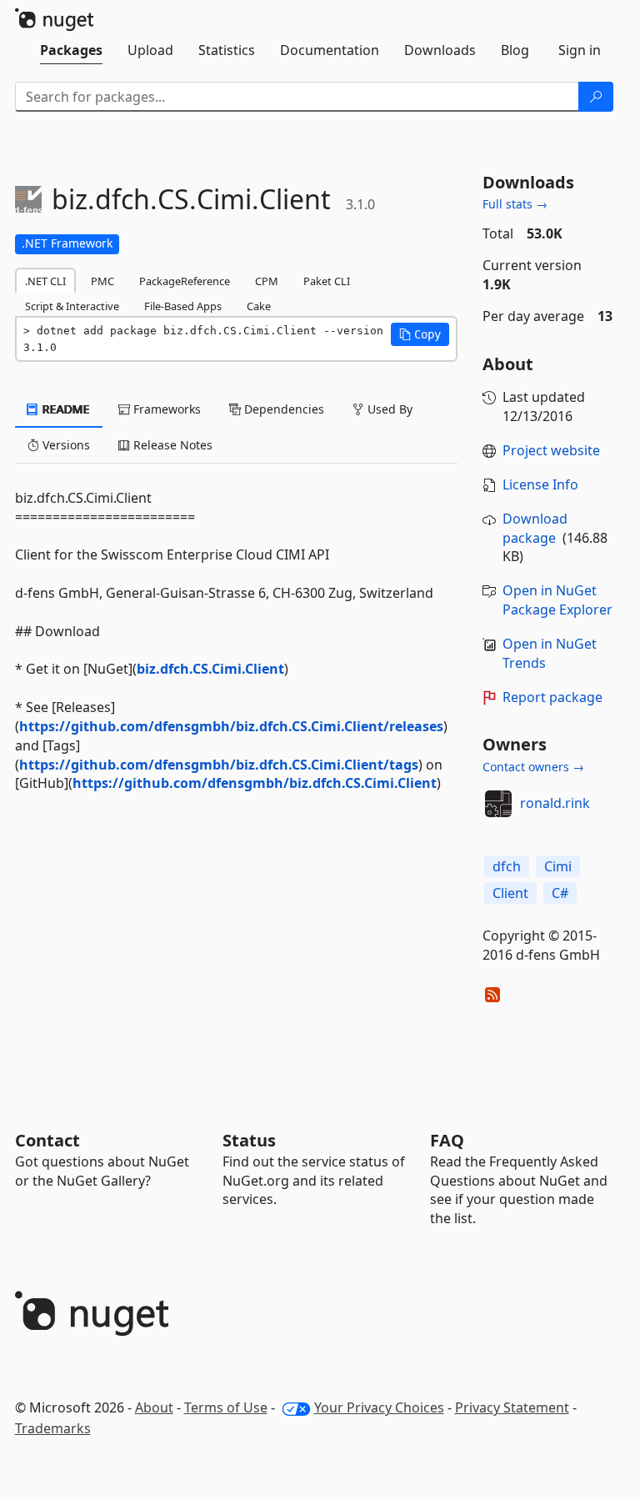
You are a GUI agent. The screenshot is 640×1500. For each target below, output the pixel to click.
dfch (506, 866)
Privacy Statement (512, 1407)
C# (560, 893)
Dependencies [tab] (282, 409)
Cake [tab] (259, 306)
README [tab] (64, 409)
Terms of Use (226, 1407)
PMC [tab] (102, 280)
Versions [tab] (64, 445)
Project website (551, 450)
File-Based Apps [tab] (183, 306)
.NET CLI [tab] (45, 280)
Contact (47, 1140)
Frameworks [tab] (165, 409)
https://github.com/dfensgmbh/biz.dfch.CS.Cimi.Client (254, 783)
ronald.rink (555, 803)
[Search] (595, 97)
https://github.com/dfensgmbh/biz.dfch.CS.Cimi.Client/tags (218, 764)
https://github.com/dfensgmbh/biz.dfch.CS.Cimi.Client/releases (231, 726)
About (154, 1407)
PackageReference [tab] (184, 280)
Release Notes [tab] (171, 445)
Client (510, 893)
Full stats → (515, 204)
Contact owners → (533, 767)
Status (249, 1140)
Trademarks (53, 1428)
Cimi (558, 866)
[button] (420, 334)
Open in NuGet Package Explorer (557, 600)
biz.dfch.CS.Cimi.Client (210, 669)
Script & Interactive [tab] (72, 306)
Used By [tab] (388, 409)
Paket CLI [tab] (326, 280)
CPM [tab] (266, 280)
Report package (552, 697)
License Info (540, 484)
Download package (535, 528)
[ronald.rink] (498, 804)
